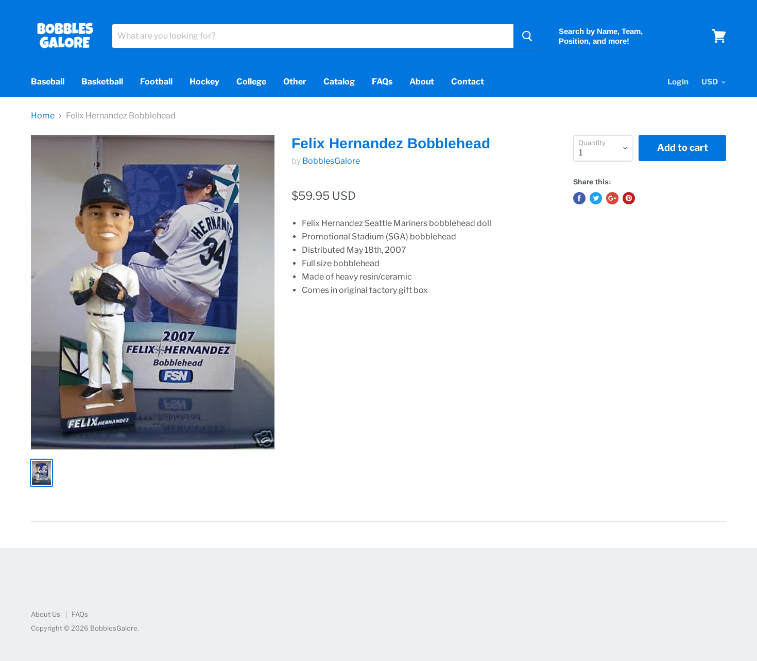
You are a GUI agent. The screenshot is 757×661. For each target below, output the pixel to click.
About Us (45, 614)
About (421, 81)
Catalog (339, 81)
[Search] (527, 36)
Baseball (47, 81)
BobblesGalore (331, 161)
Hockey (204, 81)
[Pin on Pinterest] (629, 198)
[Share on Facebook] (579, 198)
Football (156, 81)
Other (294, 81)
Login (678, 81)
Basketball (102, 81)
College (251, 81)
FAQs (382, 81)
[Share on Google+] (612, 198)
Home (43, 115)
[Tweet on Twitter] (596, 198)
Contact (467, 81)
